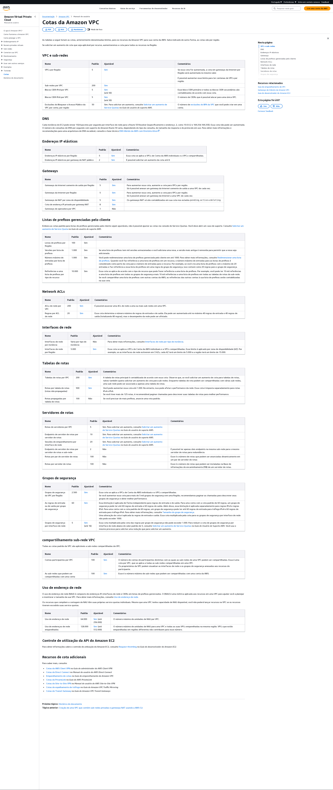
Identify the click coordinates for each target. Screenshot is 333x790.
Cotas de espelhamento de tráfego (63, 687)
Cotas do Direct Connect (58, 672)
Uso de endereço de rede (126, 597)
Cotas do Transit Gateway (58, 691)
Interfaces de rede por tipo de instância (164, 341)
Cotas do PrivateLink (56, 679)
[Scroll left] (97, 8)
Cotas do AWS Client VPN (58, 668)
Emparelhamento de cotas (58, 676)
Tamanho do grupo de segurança (178, 512)
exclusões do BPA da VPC (202, 104)
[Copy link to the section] (40, 55)
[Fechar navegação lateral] (35, 17)
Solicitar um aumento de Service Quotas (172, 526)
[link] (81, 16)
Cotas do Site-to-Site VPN (58, 683)
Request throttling (128, 646)
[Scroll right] (187, 8)
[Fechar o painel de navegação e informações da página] (328, 38)
